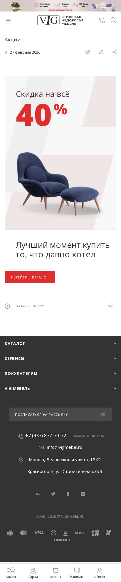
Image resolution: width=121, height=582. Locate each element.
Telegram (53, 494)
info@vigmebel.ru (64, 447)
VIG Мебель (17, 388)
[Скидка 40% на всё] (60, 153)
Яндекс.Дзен (83, 494)
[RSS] (101, 52)
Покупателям (21, 373)
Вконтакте (38, 494)
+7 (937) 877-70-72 (45, 435)
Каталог (15, 343)
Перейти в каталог (30, 277)
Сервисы (14, 358)
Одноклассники (68, 494)
